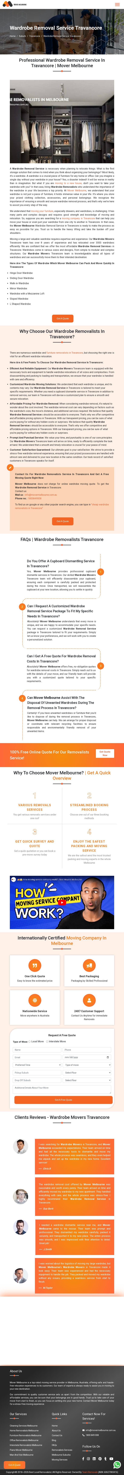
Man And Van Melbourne (21, 1455)
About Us (56, 1430)
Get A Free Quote (63, 1100)
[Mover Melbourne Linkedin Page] (94, 1459)
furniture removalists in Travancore (65, 352)
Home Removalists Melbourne (24, 1430)
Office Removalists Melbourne (24, 1440)
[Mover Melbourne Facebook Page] (83, 1459)
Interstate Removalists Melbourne (26, 1445)
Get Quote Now (105, 753)
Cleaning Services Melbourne (24, 1426)
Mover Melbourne (76, 190)
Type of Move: (20, 1041)
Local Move (37, 1041)
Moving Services (59, 1459)
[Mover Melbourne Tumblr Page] (105, 1459)
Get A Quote (63, 318)
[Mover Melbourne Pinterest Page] (100, 1459)
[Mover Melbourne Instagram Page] (88, 1459)
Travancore (34, 36)
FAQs (54, 1445)
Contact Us (57, 1435)
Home (13, 36)
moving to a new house (68, 183)
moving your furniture (42, 211)
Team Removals (90, 1472)
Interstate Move (57, 1041)
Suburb (22, 36)
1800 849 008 (92, 1435)
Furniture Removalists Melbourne (25, 1435)
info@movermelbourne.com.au (41, 494)
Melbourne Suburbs (61, 1455)
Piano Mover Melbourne (21, 1450)
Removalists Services (62, 1450)
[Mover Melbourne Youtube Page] (111, 1459)
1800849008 (34, 498)
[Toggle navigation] (117, 5)
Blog (54, 1440)
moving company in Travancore (78, 218)
